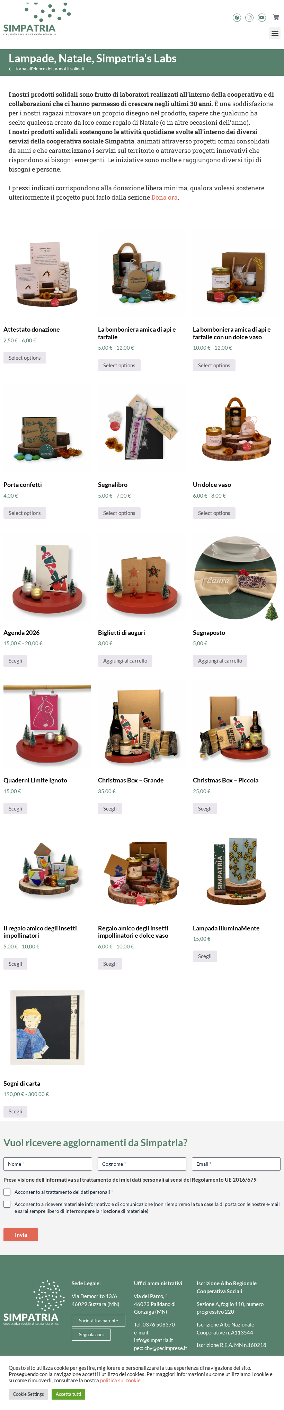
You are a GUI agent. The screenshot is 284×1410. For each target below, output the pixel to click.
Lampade (31, 58)
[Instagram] (249, 18)
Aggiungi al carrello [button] (125, 660)
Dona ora (164, 197)
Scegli (15, 660)
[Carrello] (273, 17)
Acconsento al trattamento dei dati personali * (64, 1192)
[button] (275, 33)
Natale (75, 58)
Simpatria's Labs (136, 58)
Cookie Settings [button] (28, 1394)
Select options (25, 357)
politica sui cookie (120, 1380)
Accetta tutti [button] (68, 1394)
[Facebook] (237, 18)
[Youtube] (262, 18)
